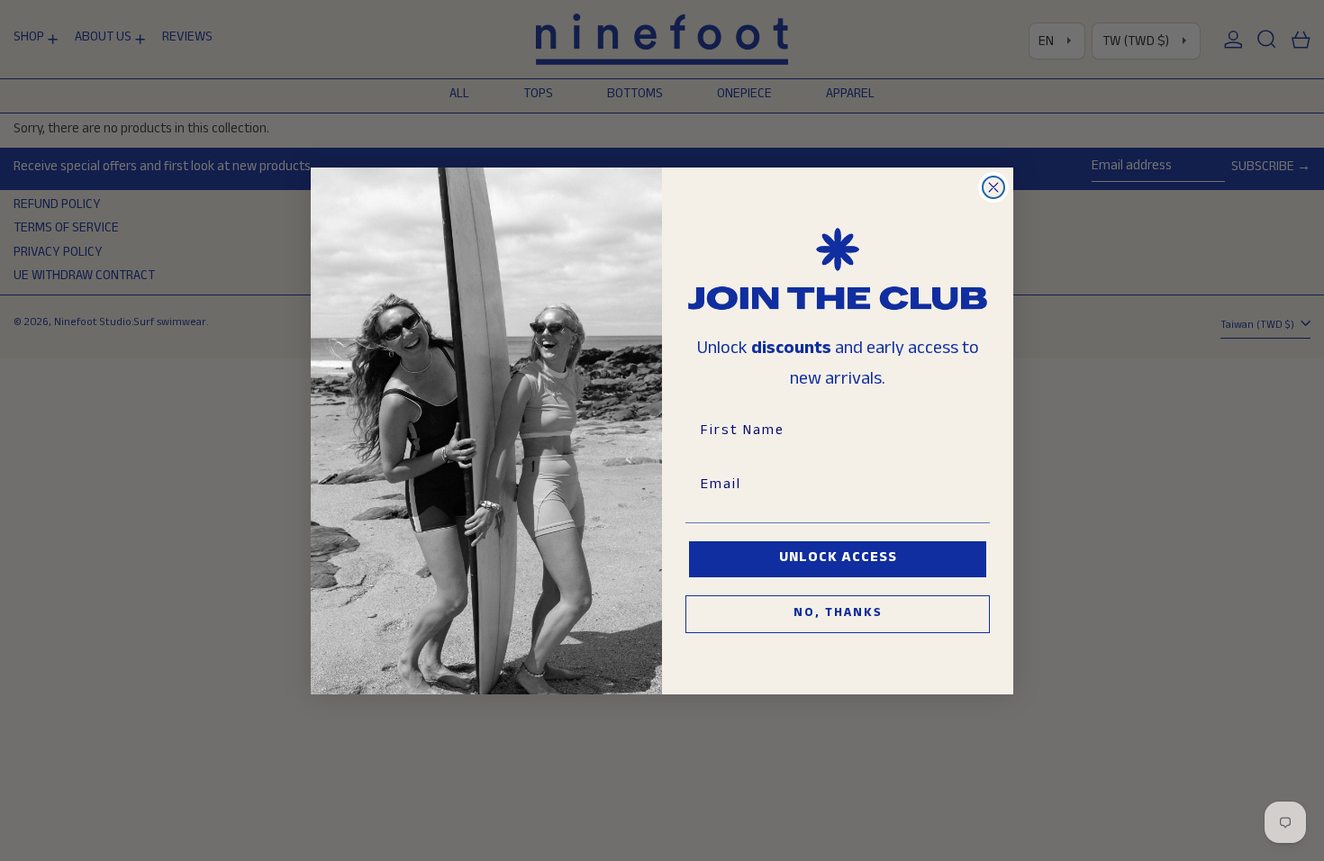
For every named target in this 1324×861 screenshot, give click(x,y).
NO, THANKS (838, 614)
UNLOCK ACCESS (838, 559)
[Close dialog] (993, 187)
